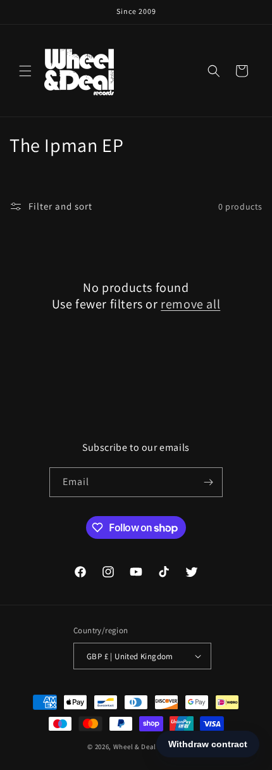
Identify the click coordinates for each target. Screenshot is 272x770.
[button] (25, 71)
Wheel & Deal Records (149, 746)
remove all (190, 304)
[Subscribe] (208, 482)
